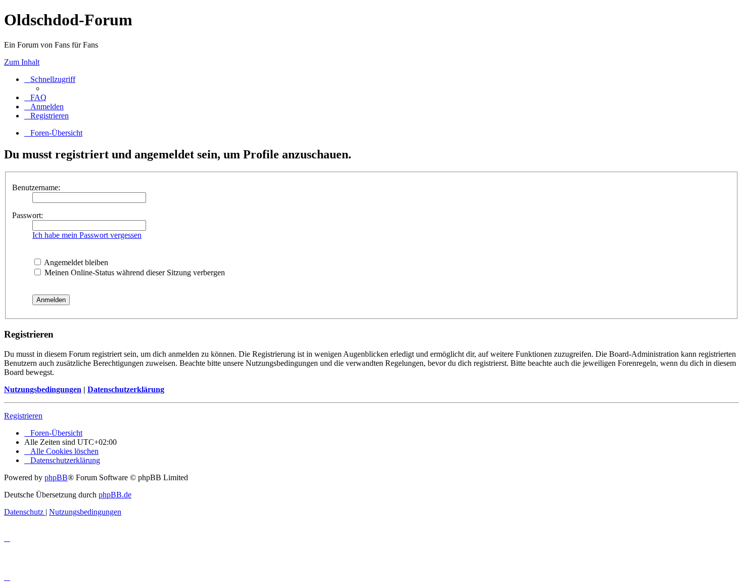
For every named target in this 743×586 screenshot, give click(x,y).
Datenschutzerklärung (125, 389)
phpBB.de (115, 494)
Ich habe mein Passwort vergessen (87, 235)
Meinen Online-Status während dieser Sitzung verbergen (133, 272)
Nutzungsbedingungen (42, 389)
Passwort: (27, 215)
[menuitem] (35, 97)
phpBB (56, 477)
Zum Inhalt (21, 62)
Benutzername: (36, 187)
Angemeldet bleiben (75, 262)
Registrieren (23, 415)
